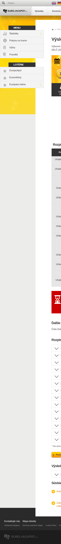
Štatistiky (13, 33)
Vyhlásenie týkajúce (12, 525)
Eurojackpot (15, 70)
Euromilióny (15, 77)
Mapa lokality (29, 521)
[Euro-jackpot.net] (52, 29)
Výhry (12, 47)
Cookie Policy (51, 525)
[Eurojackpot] (15, 11)
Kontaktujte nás (12, 521)
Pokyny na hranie (18, 40)
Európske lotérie (17, 84)
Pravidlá (13, 54)
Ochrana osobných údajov (33, 525)
